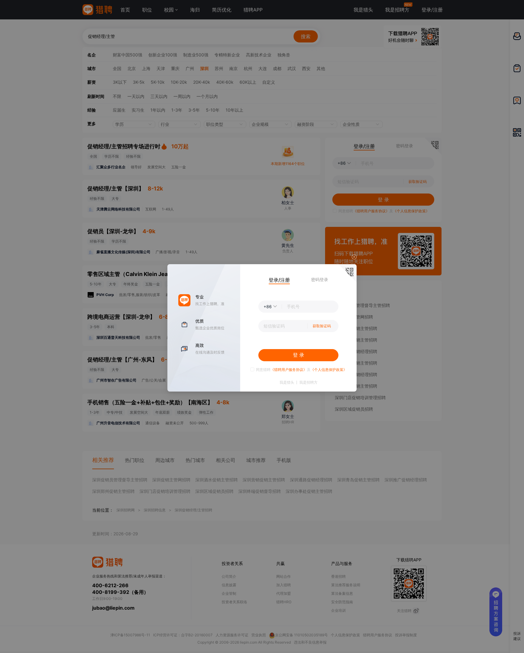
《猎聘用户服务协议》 (288, 369)
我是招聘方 (308, 382)
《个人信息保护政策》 (329, 369)
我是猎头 (287, 382)
